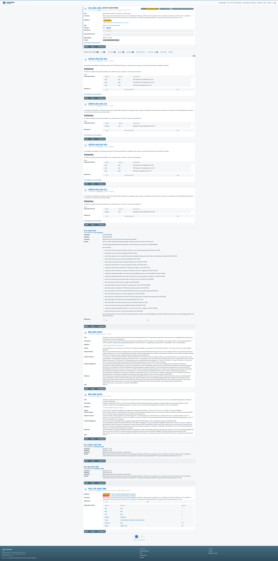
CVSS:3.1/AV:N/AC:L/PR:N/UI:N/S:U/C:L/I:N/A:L (116, 22)
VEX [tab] (102, 52)
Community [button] (246, 3)
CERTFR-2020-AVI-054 (97, 59)
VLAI (142, 8)
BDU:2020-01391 (95, 332)
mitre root (108, 27)
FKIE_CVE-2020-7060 (97, 489)
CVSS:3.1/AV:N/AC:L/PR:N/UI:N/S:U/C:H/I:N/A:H (123, 496)
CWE (232, 3)
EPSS (161, 8)
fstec (98, 334)
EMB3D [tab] (171, 52)
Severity (86, 20)
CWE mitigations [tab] (140, 52)
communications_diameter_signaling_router (132, 520)
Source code (213, 553)
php (104, 28)
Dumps (142, 557)
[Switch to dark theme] (275, 2)
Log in (265, 3)
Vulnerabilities (222, 3)
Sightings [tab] (130, 52)
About (269, 3)
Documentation (144, 551)
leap (121, 523)
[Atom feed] (193, 56)
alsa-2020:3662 (90, 231)
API (141, 553)
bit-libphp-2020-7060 (92, 445)
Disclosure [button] (253, 3)
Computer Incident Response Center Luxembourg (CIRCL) (22, 558)
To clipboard (101, 46)
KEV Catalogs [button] (238, 3)
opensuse (107, 523)
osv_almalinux (99, 232)
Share (93, 46)
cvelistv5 (99, 10)
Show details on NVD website (92, 42)
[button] (273, 2)
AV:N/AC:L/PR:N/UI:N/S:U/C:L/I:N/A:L (113, 407)
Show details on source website (92, 94)
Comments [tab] (111, 52)
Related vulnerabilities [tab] (91, 52)
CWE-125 (105, 25)
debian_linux (123, 525)
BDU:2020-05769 (95, 394)
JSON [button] (86, 46)
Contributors (143, 555)
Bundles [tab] (121, 52)
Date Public (87, 38)
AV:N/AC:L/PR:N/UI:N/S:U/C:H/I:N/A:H (113, 345)
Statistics (259, 3)
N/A (120, 126)
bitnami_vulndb (99, 446)
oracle (106, 520)
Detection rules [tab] (152, 52)
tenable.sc (123, 517)
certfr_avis (99, 60)
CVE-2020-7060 (95, 8)
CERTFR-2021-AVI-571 (97, 104)
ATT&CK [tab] (162, 52)
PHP (106, 79)
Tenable (107, 126)
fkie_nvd (99, 490)
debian (106, 525)
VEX (229, 3)
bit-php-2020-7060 (91, 467)
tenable (107, 517)
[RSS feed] (194, 56)
